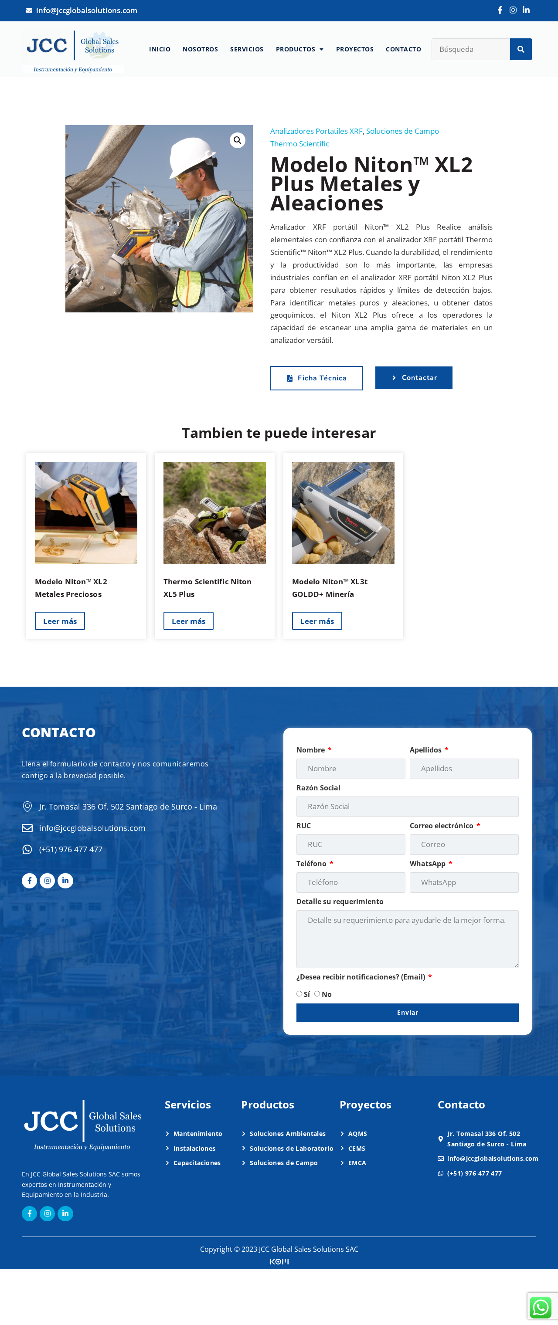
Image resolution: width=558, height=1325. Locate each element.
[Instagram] (513, 9)
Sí (307, 994)
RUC (303, 825)
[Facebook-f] (499, 9)
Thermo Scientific (299, 144)
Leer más (60, 621)
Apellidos (426, 750)
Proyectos (355, 49)
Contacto (403, 49)
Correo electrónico (442, 825)
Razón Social (318, 788)
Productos (296, 49)
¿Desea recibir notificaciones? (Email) (361, 977)
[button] (237, 140)
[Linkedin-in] (526, 9)
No (327, 994)
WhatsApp (428, 863)
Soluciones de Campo (402, 131)
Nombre (311, 750)
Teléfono (312, 863)
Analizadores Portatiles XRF (316, 131)
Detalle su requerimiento (340, 901)
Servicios (247, 49)
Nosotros (200, 49)
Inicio (159, 49)
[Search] (521, 49)
